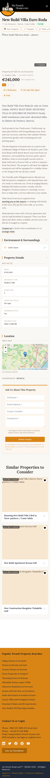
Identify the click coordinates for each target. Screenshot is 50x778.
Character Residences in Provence (17, 686)
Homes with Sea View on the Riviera (18, 691)
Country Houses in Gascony (14, 669)
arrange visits (8, 231)
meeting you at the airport (14, 201)
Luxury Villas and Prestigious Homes (18, 699)
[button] (25, 354)
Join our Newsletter (14, 750)
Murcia (20, 24)
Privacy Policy (17, 773)
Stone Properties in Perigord (15, 674)
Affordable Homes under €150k (16, 682)
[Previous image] (4, 494)
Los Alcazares (10, 24)
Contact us (7, 228)
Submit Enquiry (25, 439)
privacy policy (10, 447)
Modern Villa (10, 75)
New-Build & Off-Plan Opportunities (18, 708)
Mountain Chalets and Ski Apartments (19, 704)
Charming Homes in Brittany (15, 678)
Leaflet (22, 369)
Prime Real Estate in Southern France (19, 695)
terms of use (37, 444)
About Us (6, 773)
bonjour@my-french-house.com (24, 734)
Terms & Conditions (34, 773)
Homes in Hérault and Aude (14, 665)
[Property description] (44, 515)
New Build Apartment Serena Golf (20, 563)
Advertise (6, 776)
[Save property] (45, 480)
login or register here (31, 737)
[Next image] (45, 494)
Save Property (13, 29)
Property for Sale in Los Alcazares (17, 71)
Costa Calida (30, 24)
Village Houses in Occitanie (14, 661)
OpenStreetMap (33, 369)
